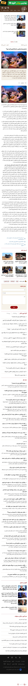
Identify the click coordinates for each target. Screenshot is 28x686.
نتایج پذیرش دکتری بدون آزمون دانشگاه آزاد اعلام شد (7, 275)
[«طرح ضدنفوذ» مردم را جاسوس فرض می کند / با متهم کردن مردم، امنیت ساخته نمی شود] (22, 602)
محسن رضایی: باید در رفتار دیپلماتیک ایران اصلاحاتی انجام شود (15, 491)
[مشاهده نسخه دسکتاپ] (5, 8)
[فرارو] (24, 9)
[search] (8, 8)
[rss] (20, 657)
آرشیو (13, 661)
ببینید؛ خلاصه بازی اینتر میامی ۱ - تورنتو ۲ (16, 329)
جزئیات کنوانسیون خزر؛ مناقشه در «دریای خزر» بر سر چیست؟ (9, 608)
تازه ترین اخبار (23, 313)
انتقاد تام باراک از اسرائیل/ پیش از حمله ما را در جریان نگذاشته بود (14, 424)
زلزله (17, 281)
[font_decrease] (19, 83)
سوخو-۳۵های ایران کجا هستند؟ (18, 317)
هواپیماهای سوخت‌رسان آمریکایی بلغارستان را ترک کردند (16, 651)
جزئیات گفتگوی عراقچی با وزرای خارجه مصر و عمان (14, 499)
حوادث (11, 10)
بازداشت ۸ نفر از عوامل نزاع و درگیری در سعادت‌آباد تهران (21, 275)
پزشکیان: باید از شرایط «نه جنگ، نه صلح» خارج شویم (13, 482)
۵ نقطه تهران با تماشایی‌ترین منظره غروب (16, 241)
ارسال (14, 307)
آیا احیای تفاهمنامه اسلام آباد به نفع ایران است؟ (15, 407)
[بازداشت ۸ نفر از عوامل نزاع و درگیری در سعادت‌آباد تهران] (21, 270)
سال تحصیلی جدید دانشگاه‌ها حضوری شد (16, 574)
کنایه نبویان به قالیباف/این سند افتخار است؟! (15, 543)
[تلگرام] (8, 657)
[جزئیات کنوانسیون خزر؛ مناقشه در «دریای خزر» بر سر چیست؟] (22, 609)
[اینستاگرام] (12, 657)
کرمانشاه (12, 281)
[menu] (2, 8)
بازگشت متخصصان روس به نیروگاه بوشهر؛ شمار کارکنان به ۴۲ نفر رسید (14, 566)
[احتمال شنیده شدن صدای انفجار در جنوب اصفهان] (7, 256)
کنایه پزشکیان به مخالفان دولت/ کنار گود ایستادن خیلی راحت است (14, 415)
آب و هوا (9, 664)
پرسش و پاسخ (21, 664)
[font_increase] (25, 83)
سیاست (18, 10)
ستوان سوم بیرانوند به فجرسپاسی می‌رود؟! (16, 512)
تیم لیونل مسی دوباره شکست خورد (18, 350)
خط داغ (25, 380)
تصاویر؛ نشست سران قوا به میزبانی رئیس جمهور (15, 558)
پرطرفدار (15, 313)
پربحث (8, 313)
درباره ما (23, 661)
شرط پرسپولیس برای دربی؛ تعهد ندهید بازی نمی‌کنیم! (14, 519)
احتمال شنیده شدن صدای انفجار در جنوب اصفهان (8, 262)
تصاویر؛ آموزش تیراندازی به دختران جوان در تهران (9, 24)
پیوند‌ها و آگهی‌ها (6, 661)
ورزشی (15, 10)
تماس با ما (18, 661)
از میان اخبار (24, 250)
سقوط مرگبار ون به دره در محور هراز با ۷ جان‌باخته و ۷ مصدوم (15, 647)
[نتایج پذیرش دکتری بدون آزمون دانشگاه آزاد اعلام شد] (7, 270)
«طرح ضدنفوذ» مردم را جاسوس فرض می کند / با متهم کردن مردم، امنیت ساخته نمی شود (9, 601)
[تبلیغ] (14, 3)
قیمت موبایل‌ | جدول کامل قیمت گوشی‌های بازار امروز (14, 320)
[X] (16, 657)
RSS (5, 664)
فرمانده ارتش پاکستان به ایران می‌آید (17, 467)
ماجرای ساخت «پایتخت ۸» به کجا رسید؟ (16, 551)
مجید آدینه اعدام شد (21, 444)
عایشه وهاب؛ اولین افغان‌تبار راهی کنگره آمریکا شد (14, 536)
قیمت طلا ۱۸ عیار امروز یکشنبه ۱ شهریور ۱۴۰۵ (18, 630)
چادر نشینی (6, 281)
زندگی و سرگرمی (6, 10)
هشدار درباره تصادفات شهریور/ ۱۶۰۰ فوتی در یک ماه (21, 262)
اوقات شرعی (14, 664)
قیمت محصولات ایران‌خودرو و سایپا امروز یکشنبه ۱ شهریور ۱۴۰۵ (15, 391)
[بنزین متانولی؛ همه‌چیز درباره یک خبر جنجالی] (21, 34)
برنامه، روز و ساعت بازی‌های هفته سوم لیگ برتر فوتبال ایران (14, 433)
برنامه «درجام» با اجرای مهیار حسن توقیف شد (15, 506)
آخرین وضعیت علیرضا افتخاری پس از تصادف (15, 347)
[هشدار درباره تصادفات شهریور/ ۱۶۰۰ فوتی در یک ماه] (21, 256)
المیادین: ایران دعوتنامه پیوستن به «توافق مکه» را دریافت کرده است (15, 476)
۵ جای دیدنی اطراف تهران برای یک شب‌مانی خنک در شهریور (14, 244)
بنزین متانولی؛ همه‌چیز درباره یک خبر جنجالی (9, 32)
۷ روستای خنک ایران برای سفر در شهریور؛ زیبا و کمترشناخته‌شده (15, 238)
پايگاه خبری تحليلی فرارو (11, 667)
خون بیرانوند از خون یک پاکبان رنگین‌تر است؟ (15, 368)
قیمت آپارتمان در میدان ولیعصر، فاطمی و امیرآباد (15, 372)
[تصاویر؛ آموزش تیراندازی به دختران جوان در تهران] (21, 26)
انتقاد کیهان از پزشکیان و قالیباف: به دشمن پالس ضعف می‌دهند (14, 459)
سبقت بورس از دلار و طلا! (20, 375)
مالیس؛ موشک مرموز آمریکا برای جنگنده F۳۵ (15, 451)
